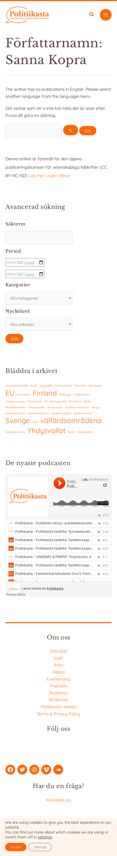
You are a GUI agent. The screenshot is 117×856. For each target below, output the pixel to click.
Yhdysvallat (46, 430)
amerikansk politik (16, 385)
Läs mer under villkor (49, 175)
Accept (16, 847)
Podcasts (58, 685)
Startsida (58, 651)
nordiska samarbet (77, 407)
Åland (71, 432)
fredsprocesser (15, 401)
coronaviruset (63, 385)
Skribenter (59, 699)
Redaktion (58, 692)
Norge (95, 407)
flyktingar (65, 394)
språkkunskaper (61, 413)
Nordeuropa (55, 407)
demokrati (95, 385)
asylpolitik (46, 385)
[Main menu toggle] (106, 15)
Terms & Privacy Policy (58, 713)
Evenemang (58, 679)
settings (45, 837)
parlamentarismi (38, 413)
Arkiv (58, 664)
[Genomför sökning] (70, 130)
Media (87, 401)
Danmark (80, 385)
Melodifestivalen (15, 407)
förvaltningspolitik (55, 401)
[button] (92, 15)
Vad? (58, 658)
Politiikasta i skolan (58, 706)
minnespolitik (36, 407)
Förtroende (34, 401)
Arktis (34, 385)
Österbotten (85, 432)
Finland (45, 392)
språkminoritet (83, 413)
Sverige (17, 420)
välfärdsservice (15, 432)
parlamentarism (15, 413)
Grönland (75, 401)
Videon (58, 672)
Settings (40, 847)
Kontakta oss (58, 799)
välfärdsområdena (71, 420)
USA (35, 422)
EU (10, 392)
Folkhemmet (82, 394)
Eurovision (23, 394)
